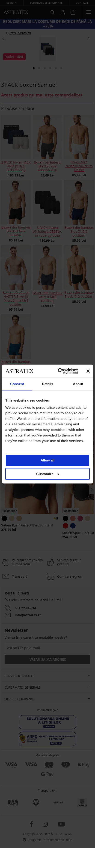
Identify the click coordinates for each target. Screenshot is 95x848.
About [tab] (78, 384)
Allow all (47, 460)
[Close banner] (88, 371)
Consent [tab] (17, 384)
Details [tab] (47, 384)
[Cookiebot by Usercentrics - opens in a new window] (59, 371)
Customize (44, 474)
